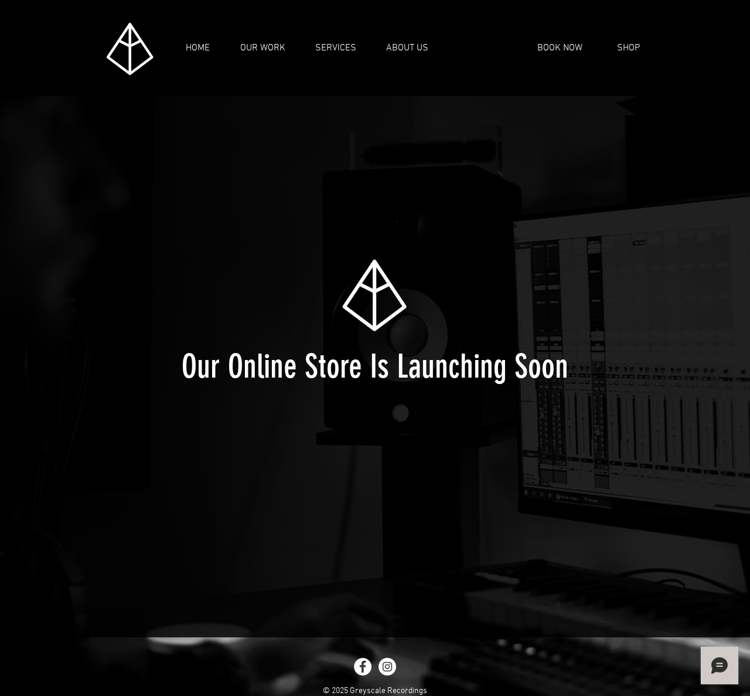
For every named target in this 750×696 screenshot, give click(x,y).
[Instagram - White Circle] (387, 666)
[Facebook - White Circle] (362, 666)
